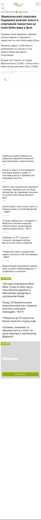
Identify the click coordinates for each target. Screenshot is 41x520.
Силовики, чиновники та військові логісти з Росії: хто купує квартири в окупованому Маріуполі (19, 332)
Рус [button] (38, 4)
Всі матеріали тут (20, 374)
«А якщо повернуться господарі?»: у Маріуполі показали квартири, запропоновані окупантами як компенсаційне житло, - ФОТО (19, 224)
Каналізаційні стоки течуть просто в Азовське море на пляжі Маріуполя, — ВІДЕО (19, 209)
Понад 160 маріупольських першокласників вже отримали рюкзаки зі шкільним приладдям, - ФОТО (19, 307)
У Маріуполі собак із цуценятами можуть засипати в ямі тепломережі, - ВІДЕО (20, 254)
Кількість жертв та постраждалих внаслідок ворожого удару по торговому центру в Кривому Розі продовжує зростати (18, 174)
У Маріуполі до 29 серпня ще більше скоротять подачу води (19, 319)
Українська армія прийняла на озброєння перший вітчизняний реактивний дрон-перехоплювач (18, 158)
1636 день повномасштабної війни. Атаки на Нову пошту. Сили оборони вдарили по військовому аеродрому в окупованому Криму (18, 290)
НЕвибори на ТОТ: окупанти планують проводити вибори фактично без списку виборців (17, 240)
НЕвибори (10, 358)
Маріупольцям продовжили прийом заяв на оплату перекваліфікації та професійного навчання (19, 269)
